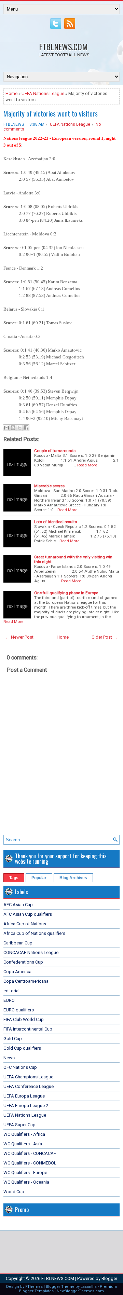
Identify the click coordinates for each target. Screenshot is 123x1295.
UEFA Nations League (43, 93)
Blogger (109, 1278)
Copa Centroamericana (26, 981)
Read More (87, 465)
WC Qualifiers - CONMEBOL (29, 1163)
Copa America (17, 971)
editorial (11, 990)
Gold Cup (12, 1038)
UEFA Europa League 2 (25, 1105)
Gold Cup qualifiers (22, 1048)
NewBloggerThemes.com (80, 1291)
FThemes (34, 1286)
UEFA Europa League (24, 1096)
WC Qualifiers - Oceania (26, 1182)
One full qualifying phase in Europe (66, 592)
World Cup (13, 1191)
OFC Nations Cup (20, 1067)
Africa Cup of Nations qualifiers (34, 933)
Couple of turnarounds (55, 450)
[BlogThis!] (13, 427)
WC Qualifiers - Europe (25, 1172)
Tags (13, 877)
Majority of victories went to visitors (50, 113)
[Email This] (6, 427)
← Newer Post (19, 637)
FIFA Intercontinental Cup (27, 1029)
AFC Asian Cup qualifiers (27, 914)
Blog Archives (73, 877)
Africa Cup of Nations (24, 923)
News (9, 1057)
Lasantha (89, 1286)
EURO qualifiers (18, 1009)
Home (11, 93)
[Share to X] (19, 427)
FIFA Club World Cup (23, 1019)
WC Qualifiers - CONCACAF (29, 1153)
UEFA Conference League (28, 1086)
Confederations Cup (23, 962)
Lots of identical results (55, 521)
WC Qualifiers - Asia (22, 1143)
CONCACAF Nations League (30, 952)
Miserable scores (49, 485)
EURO (9, 1000)
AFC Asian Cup (18, 904)
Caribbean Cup (17, 942)
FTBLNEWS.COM (63, 46)
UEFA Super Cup (19, 1124)
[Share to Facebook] (26, 427)
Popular (38, 877)
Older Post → (105, 637)
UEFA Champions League (28, 1076)
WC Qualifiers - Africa (24, 1134)
